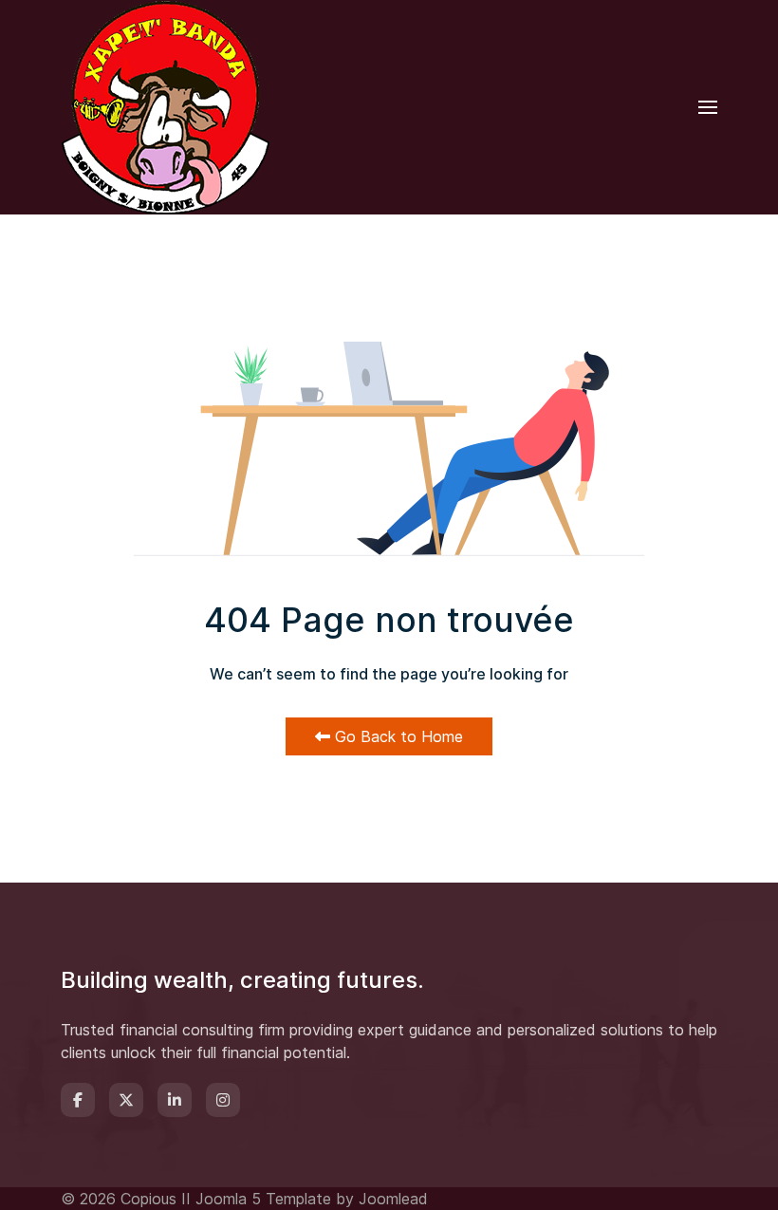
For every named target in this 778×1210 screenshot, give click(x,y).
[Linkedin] (174, 1100)
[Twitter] (126, 1100)
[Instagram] (223, 1100)
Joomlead (393, 1198)
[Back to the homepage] (165, 107)
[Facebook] (78, 1100)
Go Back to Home (396, 736)
